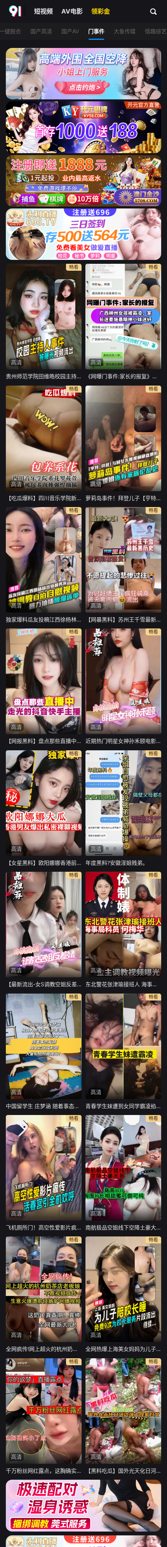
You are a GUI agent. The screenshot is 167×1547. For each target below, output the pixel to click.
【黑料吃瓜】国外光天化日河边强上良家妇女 (123, 1470)
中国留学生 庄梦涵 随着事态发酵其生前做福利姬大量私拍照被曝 (44, 1106)
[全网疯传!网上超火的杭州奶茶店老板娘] (44, 1289)
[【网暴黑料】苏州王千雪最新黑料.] (123, 560)
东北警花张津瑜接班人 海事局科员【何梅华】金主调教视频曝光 (123, 984)
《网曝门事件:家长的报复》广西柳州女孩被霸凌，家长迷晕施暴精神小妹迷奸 (123, 376)
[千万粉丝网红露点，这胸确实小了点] (44, 1411)
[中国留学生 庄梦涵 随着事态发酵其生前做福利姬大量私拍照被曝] (44, 1046)
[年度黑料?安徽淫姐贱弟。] (123, 803)
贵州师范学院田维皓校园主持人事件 (44, 376)
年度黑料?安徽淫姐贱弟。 (116, 862)
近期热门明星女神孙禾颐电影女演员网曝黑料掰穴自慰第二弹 (123, 741)
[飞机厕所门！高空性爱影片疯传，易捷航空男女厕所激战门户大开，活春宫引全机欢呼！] (44, 1168)
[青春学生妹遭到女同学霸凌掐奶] (123, 1046)
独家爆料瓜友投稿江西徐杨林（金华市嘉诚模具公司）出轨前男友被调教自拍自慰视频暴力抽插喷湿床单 (44, 619)
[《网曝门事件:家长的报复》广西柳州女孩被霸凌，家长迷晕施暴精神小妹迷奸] (123, 316)
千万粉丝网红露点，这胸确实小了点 (44, 1470)
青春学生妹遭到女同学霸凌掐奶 (123, 1106)
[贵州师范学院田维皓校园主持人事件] (44, 316)
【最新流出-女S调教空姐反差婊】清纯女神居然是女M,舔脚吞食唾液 (44, 984)
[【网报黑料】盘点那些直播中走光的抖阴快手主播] (44, 681)
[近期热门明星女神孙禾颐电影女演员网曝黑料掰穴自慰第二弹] (123, 681)
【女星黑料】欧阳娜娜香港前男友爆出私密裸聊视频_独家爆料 (44, 862)
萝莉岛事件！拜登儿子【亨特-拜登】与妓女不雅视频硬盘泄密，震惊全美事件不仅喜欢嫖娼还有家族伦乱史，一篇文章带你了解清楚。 (123, 498)
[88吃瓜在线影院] (16, 11)
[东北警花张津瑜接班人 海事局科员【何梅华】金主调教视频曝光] (123, 924)
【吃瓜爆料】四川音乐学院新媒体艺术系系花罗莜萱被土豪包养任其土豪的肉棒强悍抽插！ (44, 498)
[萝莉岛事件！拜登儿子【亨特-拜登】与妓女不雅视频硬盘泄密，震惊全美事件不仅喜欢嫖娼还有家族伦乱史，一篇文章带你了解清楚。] (123, 438)
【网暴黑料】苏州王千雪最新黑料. (123, 619)
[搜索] (154, 11)
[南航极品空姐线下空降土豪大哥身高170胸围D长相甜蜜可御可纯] (123, 1168)
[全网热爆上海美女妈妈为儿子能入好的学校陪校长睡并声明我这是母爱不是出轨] (123, 1289)
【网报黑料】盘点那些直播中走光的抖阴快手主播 (44, 741)
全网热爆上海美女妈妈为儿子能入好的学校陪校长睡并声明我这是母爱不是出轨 (123, 1349)
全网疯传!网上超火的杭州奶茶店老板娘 (44, 1349)
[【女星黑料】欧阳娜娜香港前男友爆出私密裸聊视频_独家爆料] (44, 803)
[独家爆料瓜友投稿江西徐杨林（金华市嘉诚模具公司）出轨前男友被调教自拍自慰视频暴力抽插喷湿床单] (44, 560)
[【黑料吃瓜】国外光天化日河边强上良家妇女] (123, 1411)
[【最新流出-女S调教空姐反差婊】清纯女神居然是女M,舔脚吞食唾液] (44, 924)
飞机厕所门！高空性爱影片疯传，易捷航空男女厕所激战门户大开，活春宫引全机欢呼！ (44, 1227)
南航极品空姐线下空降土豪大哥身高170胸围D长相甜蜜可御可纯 (123, 1227)
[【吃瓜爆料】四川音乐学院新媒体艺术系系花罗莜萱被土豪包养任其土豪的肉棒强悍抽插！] (44, 438)
